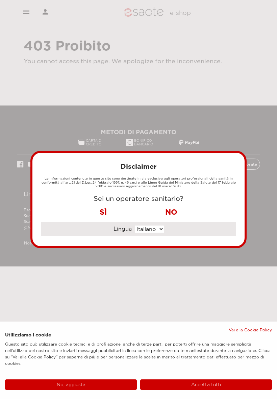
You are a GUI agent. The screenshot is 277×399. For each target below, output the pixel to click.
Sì (103, 212)
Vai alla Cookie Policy (250, 329)
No (171, 212)
